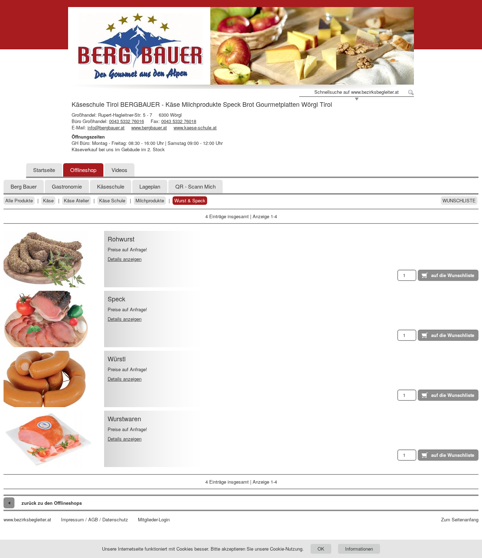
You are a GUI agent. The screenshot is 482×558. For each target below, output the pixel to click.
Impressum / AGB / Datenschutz (94, 519)
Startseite (44, 169)
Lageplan (149, 186)
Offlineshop (83, 169)
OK (321, 548)
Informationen (359, 548)
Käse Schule (112, 200)
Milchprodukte (149, 200)
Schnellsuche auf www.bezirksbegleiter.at (356, 92)
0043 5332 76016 (126, 121)
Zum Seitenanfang (459, 519)
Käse (48, 200)
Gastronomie (67, 186)
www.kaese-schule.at (195, 127)
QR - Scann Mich (195, 186)
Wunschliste (459, 200)
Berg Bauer (24, 186)
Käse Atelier (76, 200)
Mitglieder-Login (154, 519)
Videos (119, 169)
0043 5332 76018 (178, 121)
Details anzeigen (124, 259)
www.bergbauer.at (149, 127)
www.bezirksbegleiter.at (27, 519)
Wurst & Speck (189, 200)
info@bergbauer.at (106, 127)
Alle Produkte (19, 200)
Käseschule (110, 186)
